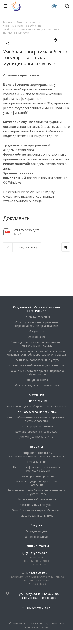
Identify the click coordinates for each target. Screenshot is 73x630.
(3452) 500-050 (36, 572)
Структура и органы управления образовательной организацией (36, 324)
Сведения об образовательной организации (36, 308)
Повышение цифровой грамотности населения (36, 406)
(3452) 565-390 (36, 553)
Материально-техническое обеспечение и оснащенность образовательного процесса (36, 352)
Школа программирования (36, 426)
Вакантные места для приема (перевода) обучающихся (36, 372)
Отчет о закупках (36, 537)
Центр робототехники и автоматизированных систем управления (36, 419)
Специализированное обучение (36, 412)
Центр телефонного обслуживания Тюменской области (36, 468)
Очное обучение (36, 401)
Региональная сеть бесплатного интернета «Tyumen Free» (36, 492)
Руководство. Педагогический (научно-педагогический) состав (36, 343)
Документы (36, 331)
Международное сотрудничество (36, 385)
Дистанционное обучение (36, 437)
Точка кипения (36, 461)
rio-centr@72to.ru (39, 608)
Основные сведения (36, 317)
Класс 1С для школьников (36, 515)
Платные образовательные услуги (36, 360)
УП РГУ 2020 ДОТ (26, 230)
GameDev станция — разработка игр (36, 510)
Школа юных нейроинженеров (36, 499)
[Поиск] (67, 6)
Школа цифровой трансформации (36, 431)
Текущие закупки (36, 531)
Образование (37, 336)
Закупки (37, 525)
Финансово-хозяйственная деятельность (36, 365)
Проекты (36, 446)
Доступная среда (36, 380)
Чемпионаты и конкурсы (36, 505)
